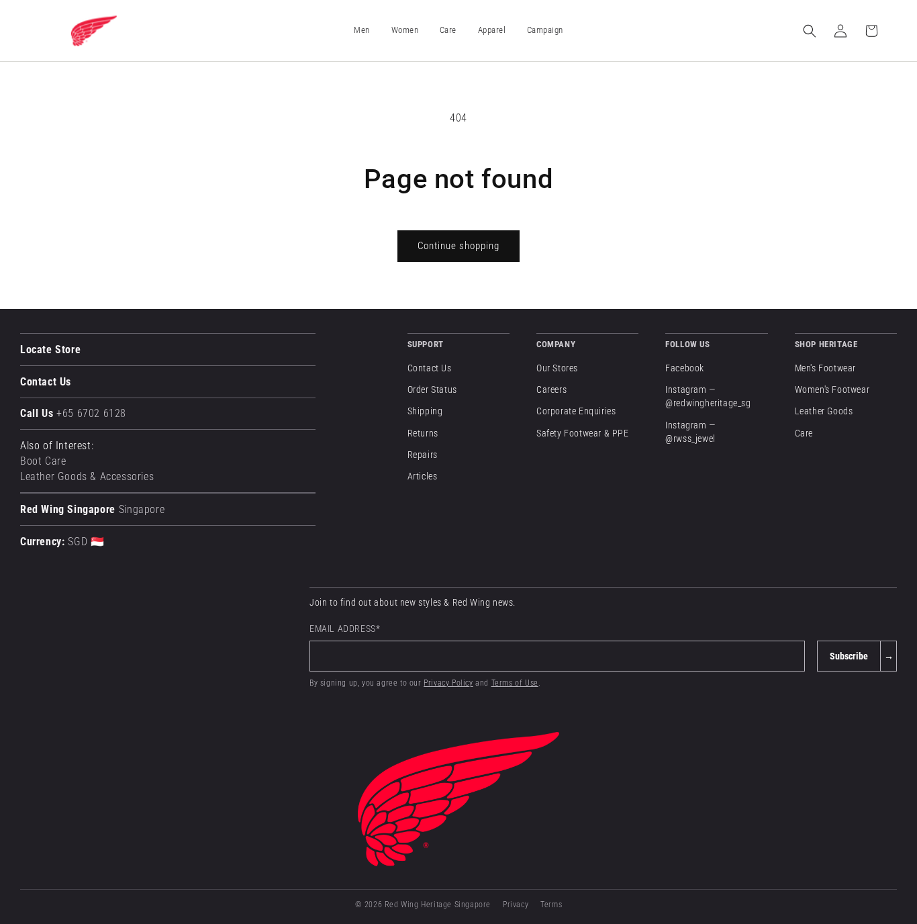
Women (404, 30)
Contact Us (45, 381)
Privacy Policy (448, 683)
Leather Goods (824, 411)
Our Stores (557, 368)
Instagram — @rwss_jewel (690, 432)
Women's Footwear (832, 389)
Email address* (344, 628)
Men (361, 30)
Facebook (684, 368)
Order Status (432, 389)
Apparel (491, 30)
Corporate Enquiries (576, 411)
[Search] (809, 31)
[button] (361, 31)
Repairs (422, 454)
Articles (422, 476)
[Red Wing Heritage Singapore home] (458, 799)
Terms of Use (514, 683)
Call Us (73, 413)
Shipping (425, 411)
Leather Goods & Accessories (87, 476)
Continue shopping (458, 246)
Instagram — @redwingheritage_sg (708, 396)
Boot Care (43, 461)
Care (804, 433)
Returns (422, 433)
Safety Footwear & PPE (582, 433)
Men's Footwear (825, 368)
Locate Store (50, 349)
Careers (551, 389)
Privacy (515, 904)
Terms (551, 904)
